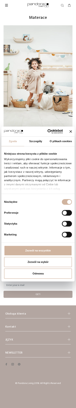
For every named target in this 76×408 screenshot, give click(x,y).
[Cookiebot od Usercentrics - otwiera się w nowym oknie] (48, 131)
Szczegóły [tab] (35, 141)
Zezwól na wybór (38, 261)
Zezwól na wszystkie (38, 250)
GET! (38, 294)
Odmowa (38, 273)
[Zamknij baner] (70, 131)
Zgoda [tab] (13, 141)
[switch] (67, 213)
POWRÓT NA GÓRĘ (38, 400)
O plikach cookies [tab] (61, 141)
